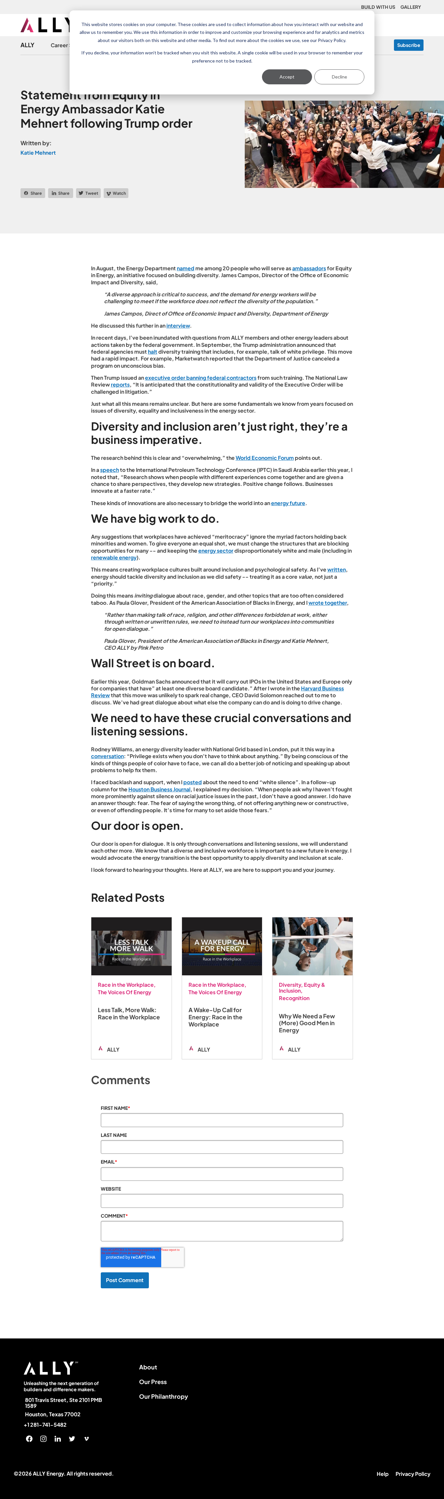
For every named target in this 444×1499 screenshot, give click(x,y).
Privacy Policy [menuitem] (413, 1473)
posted (192, 782)
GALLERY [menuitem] (410, 7)
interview (178, 325)
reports (120, 384)
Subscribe (408, 45)
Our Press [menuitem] (153, 1381)
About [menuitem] (148, 1367)
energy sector (215, 550)
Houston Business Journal (159, 789)
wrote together (327, 602)
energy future (288, 503)
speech (109, 469)
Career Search (68, 45)
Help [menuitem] (383, 1473)
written (336, 569)
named (185, 268)
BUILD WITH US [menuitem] (378, 7)
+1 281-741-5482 (45, 1425)
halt (152, 351)
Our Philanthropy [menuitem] (163, 1396)
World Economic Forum (265, 457)
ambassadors (309, 268)
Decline (339, 76)
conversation (107, 756)
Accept (287, 76)
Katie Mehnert (38, 152)
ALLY (27, 45)
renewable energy (114, 557)
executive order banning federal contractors (200, 377)
